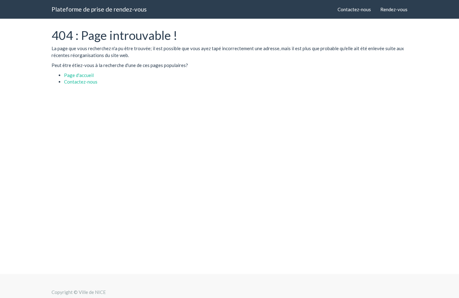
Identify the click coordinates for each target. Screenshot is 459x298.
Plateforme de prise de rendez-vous (99, 9)
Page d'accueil (79, 75)
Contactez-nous (80, 81)
